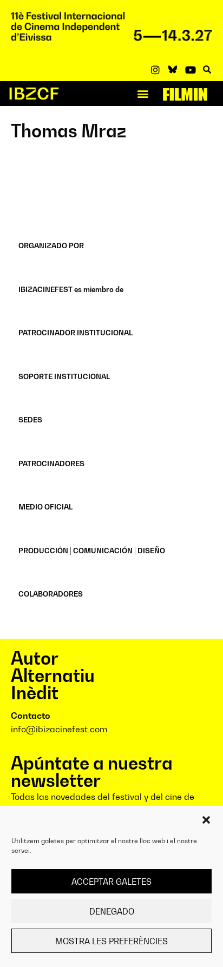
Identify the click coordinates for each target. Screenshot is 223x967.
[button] (206, 819)
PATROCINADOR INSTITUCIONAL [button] (75, 332)
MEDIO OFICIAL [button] (45, 506)
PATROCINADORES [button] (51, 463)
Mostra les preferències (111, 941)
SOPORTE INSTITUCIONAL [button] (64, 376)
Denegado (111, 911)
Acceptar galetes (111, 881)
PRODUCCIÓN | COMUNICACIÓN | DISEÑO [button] (91, 550)
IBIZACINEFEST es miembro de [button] (70, 289)
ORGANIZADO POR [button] (51, 245)
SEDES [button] (30, 419)
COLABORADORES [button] (50, 594)
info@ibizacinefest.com (59, 729)
